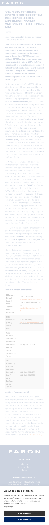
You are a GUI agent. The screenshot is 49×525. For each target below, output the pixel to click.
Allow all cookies (24, 520)
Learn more (9, 507)
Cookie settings (24, 513)
